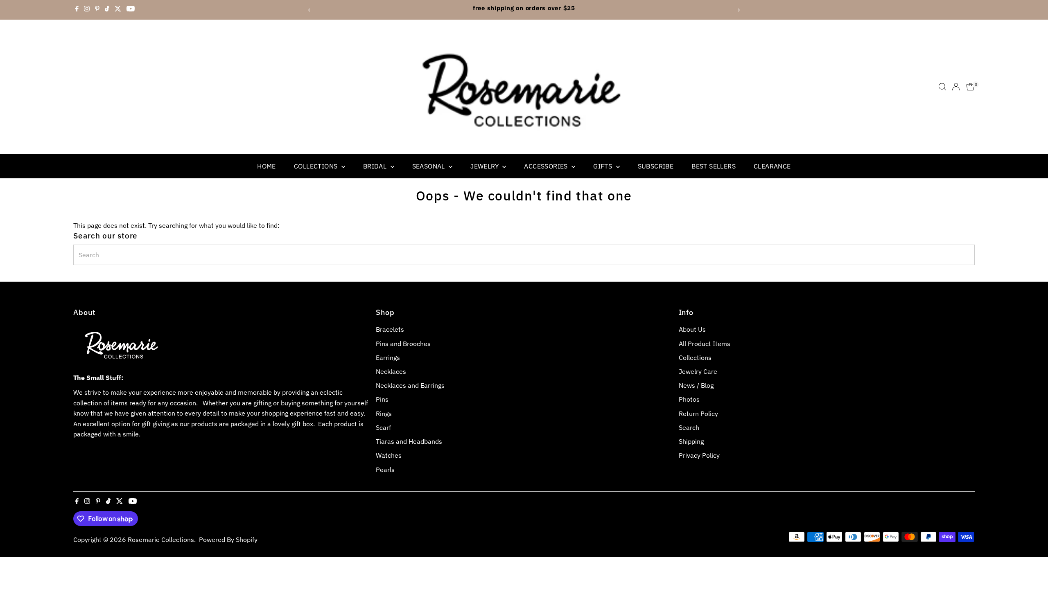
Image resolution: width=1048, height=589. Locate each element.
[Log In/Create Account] (956, 86)
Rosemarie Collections (161, 539)
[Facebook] (77, 10)
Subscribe (656, 166)
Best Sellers (713, 166)
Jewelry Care (698, 371)
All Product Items (704, 343)
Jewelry (485, 166)
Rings (384, 413)
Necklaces (391, 371)
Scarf (383, 427)
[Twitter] (118, 10)
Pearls (385, 469)
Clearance (772, 166)
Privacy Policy (699, 455)
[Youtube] (130, 10)
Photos (689, 399)
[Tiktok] (107, 10)
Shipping (691, 441)
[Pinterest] (97, 10)
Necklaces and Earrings (410, 385)
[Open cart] (970, 86)
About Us (692, 329)
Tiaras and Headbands (409, 441)
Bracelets (390, 329)
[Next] (738, 10)
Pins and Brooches (403, 343)
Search (689, 427)
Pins (382, 399)
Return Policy (698, 413)
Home (266, 166)
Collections (316, 166)
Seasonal (429, 166)
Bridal (375, 166)
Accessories (546, 166)
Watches (389, 455)
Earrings (388, 357)
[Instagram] (87, 10)
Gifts (603, 166)
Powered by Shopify (228, 539)
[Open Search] (942, 86)
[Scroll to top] (1031, 566)
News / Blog (696, 385)
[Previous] (309, 10)
